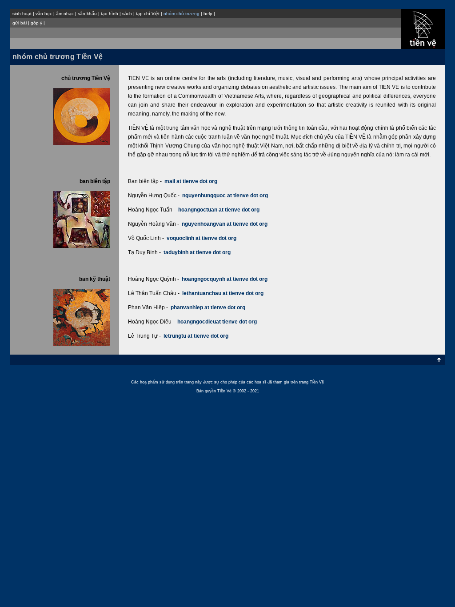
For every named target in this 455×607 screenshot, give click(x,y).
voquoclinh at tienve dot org (201, 238)
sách (127, 13)
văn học (44, 13)
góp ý (36, 22)
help (208, 13)
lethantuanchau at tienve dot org (222, 293)
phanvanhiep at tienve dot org (208, 307)
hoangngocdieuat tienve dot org (217, 322)
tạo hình (109, 13)
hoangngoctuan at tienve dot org (218, 210)
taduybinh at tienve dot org (197, 252)
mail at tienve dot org (190, 181)
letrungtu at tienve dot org (196, 336)
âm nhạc (65, 13)
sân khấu (87, 13)
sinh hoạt (22, 13)
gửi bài (19, 22)
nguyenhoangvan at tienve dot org (224, 224)
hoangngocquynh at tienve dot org (224, 279)
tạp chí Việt (148, 13)
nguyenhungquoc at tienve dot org (225, 195)
